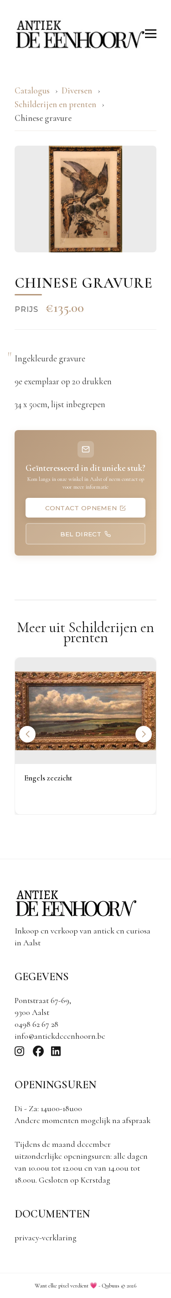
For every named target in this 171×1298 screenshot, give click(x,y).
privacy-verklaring (46, 1238)
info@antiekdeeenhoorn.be (60, 1036)
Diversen (77, 90)
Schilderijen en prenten (56, 104)
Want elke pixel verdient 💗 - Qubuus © (85, 1285)
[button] (143, 734)
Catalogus (32, 90)
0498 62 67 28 (36, 1024)
